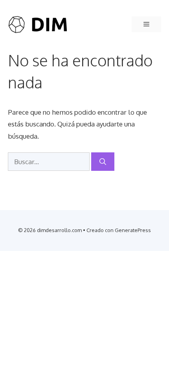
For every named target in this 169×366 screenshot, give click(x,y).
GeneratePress (133, 230)
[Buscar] (102, 161)
